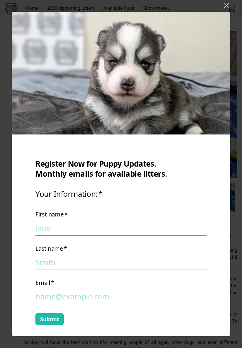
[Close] (226, 5)
